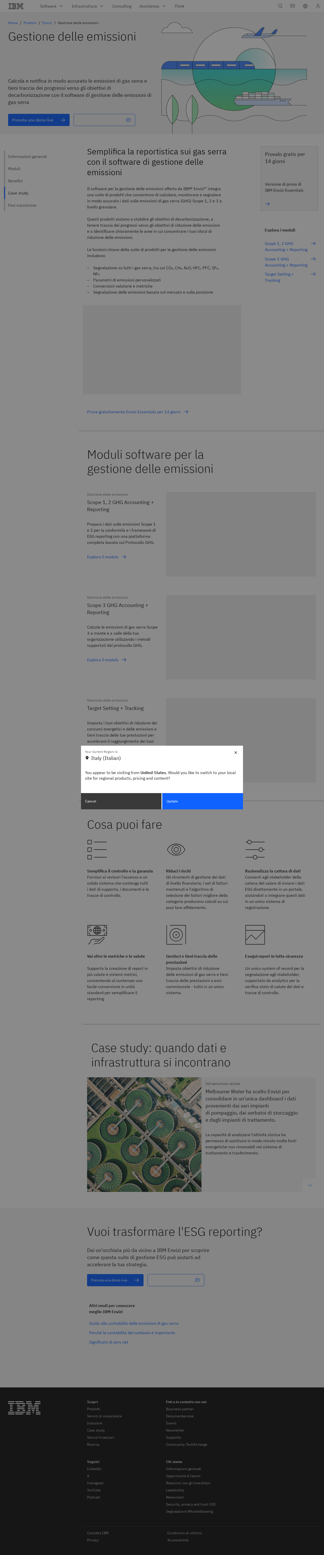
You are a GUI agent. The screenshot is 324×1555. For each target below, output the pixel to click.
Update (172, 801)
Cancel (90, 801)
